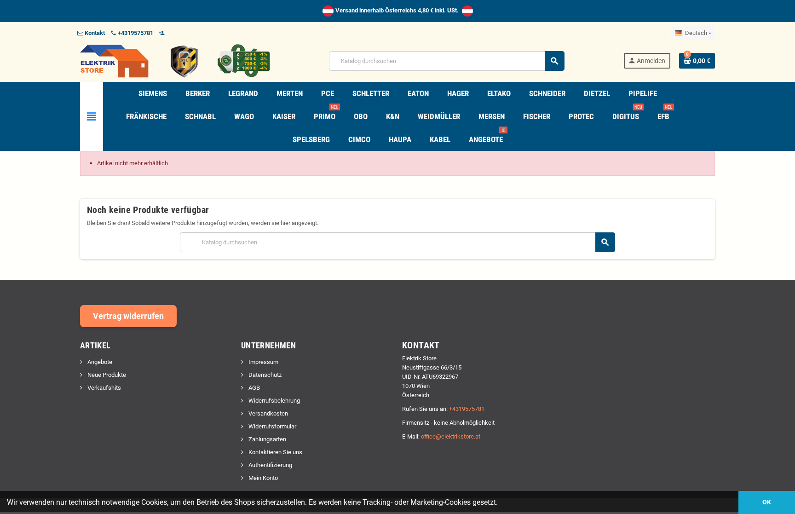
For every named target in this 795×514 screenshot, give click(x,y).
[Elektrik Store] (175, 60)
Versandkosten (267, 413)
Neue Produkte (106, 374)
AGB (253, 387)
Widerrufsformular (271, 426)
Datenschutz (264, 374)
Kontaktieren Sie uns (274, 452)
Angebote (99, 361)
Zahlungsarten (266, 439)
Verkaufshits (103, 387)
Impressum (262, 361)
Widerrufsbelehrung (273, 400)
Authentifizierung (269, 465)
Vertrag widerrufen (128, 316)
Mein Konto (262, 477)
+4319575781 (466, 408)
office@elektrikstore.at (450, 436)
